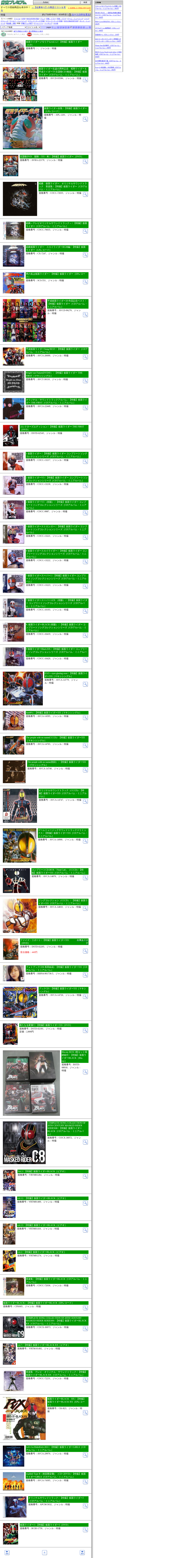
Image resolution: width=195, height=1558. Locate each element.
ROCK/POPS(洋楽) (33, 19)
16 (68, 27)
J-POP (23, 19)
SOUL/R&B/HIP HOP (71, 21)
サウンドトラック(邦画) (54, 21)
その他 (55, 23)
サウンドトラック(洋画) (36, 21)
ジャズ (86, 19)
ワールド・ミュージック (18, 21)
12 (58, 27)
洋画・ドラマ (61, 19)
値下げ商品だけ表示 (21, 31)
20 (79, 27)
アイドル (17, 19)
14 (63, 27)
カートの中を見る (81, 14)
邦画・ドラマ (51, 19)
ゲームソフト (38, 23)
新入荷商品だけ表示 (36, 31)
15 (66, 27)
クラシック (4, 21)
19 (76, 27)
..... (55, 27)
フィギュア (48, 23)
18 (74, 27)
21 (81, 27)
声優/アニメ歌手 (27, 23)
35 (90, 27)
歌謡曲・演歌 (11, 23)
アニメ (42, 19)
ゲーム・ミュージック (75, 19)
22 (84, 27)
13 (61, 27)
